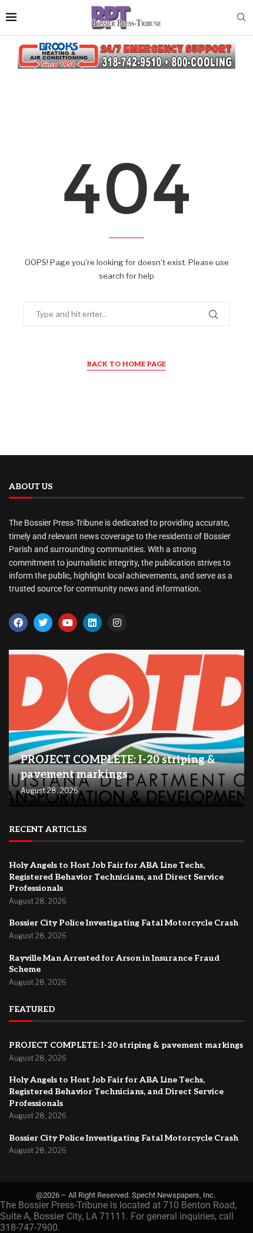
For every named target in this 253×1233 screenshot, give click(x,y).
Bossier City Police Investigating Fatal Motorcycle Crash (123, 923)
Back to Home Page (126, 364)
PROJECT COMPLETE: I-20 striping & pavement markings (126, 1045)
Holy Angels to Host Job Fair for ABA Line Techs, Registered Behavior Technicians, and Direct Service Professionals (116, 876)
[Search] (241, 18)
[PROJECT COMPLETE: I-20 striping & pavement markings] (126, 728)
